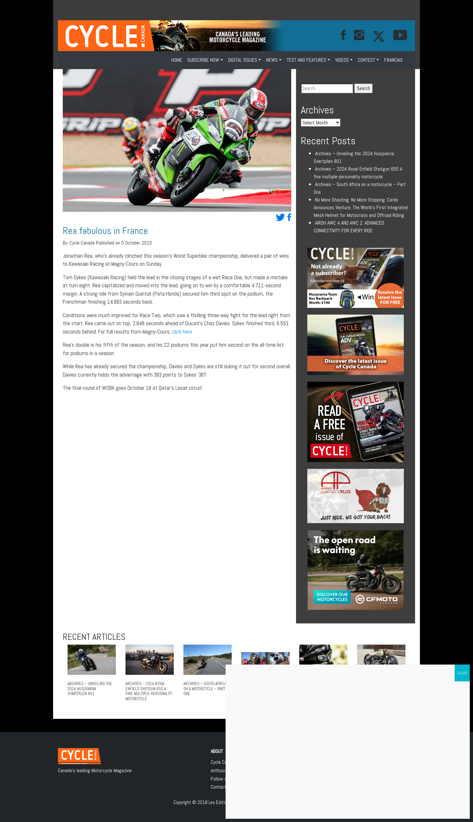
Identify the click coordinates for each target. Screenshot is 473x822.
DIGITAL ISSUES (242, 60)
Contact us (221, 786)
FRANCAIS (393, 60)
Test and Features (306, 60)
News (272, 60)
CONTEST (366, 60)
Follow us (220, 778)
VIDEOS (342, 60)
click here (182, 331)
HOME (176, 60)
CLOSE (462, 672)
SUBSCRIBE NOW (203, 60)
